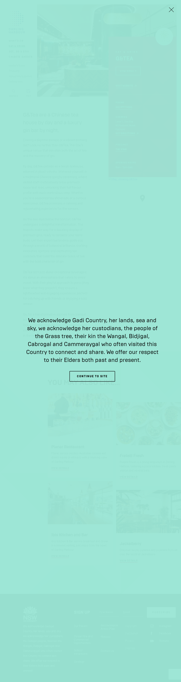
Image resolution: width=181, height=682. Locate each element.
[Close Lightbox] (171, 9)
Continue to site (92, 376)
